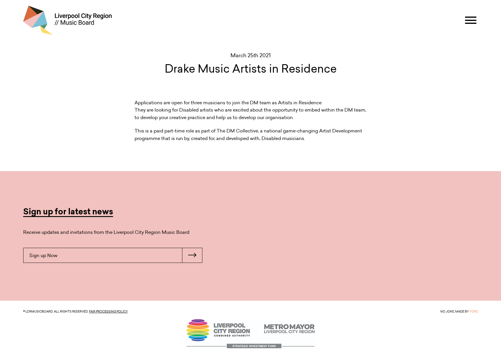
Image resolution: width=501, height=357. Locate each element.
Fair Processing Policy (108, 311)
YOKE (473, 311)
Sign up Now (43, 255)
